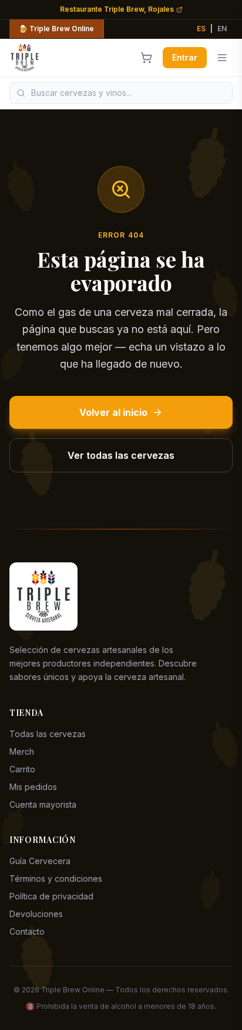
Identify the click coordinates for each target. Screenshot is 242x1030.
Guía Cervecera (39, 861)
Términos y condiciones (55, 879)
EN (222, 28)
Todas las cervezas (47, 734)
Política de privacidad (51, 896)
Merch (21, 751)
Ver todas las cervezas (121, 455)
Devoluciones (36, 914)
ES (201, 28)
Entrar (184, 57)
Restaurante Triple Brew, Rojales (117, 9)
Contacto (27, 931)
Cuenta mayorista (42, 804)
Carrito (22, 769)
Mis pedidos (33, 787)
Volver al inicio (113, 412)
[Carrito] (146, 57)
